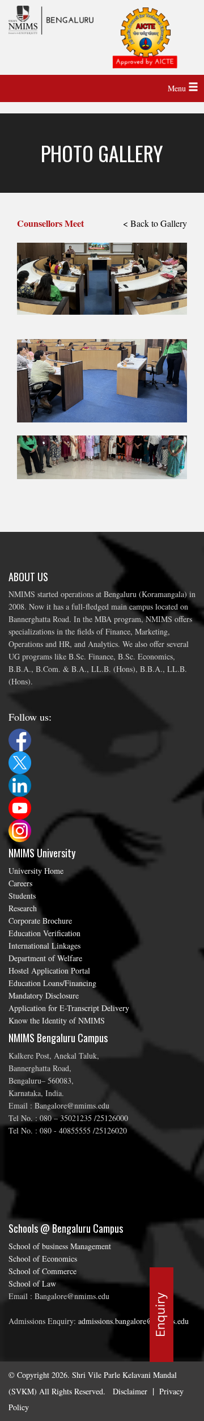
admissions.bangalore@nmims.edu (133, 1321)
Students (22, 895)
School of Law (32, 1283)
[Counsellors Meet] (102, 267)
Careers (20, 883)
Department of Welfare (45, 958)
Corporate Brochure (40, 920)
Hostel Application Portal (49, 970)
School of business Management (59, 1246)
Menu (178, 88)
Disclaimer (130, 1391)
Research (22, 908)
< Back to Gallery (155, 223)
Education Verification (44, 933)
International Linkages (44, 945)
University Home (35, 870)
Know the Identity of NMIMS (56, 1020)
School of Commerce (42, 1271)
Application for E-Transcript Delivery (68, 1008)
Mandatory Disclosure (43, 995)
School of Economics (42, 1258)
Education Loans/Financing (52, 983)
